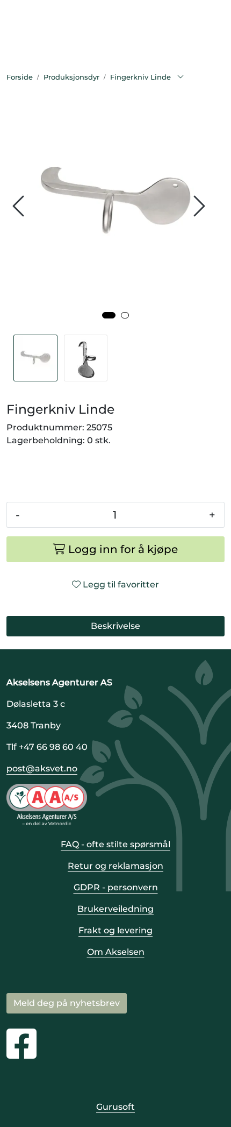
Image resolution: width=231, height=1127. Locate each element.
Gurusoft (115, 1107)
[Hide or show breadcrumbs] (180, 77)
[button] (109, 315)
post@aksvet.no (41, 768)
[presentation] (20, 206)
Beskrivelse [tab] (115, 626)
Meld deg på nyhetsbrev (66, 1003)
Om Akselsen (116, 952)
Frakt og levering (115, 930)
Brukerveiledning (115, 909)
